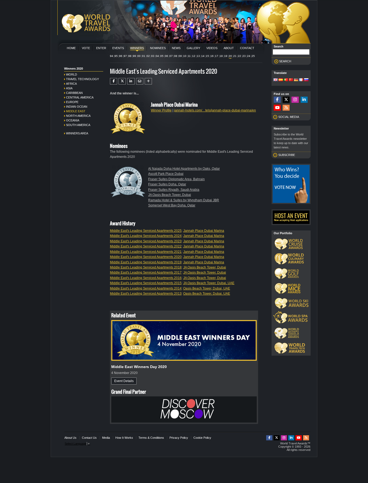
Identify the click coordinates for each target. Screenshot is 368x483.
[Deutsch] (296, 80)
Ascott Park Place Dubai (165, 174)
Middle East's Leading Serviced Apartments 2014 (146, 288)
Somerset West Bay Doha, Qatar (171, 205)
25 (253, 56)
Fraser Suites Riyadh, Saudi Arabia (173, 190)
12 (193, 56)
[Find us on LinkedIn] (304, 100)
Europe (72, 102)
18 (221, 56)
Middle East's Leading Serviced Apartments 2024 (146, 236)
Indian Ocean (76, 106)
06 (166, 56)
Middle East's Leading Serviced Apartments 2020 (146, 257)
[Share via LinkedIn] (130, 81)
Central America (79, 97)
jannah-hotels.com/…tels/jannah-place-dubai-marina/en (215, 110)
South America (78, 125)
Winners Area (77, 133)
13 (198, 56)
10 (184, 56)
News (176, 48)
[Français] (301, 80)
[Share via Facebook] (113, 81)
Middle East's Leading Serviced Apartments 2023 (146, 241)
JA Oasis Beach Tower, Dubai (169, 195)
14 (202, 56)
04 (157, 56)
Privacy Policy (178, 437)
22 (239, 56)
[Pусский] (306, 80)
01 (143, 56)
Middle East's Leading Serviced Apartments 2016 (146, 278)
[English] (275, 80)
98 (129, 56)
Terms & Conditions (151, 437)
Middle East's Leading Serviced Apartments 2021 (146, 252)
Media (106, 437)
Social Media (288, 116)
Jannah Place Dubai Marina (203, 231)
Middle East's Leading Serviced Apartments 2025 (146, 231)
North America (78, 115)
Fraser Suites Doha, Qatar (167, 184)
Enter (101, 48)
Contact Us (89, 437)
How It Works (124, 437)
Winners (137, 48)
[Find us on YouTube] (277, 108)
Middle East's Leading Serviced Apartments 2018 (146, 267)
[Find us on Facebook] (277, 100)
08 (175, 56)
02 (148, 56)
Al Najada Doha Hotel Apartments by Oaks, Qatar (184, 169)
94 (111, 56)
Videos (211, 48)
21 (235, 56)
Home (71, 48)
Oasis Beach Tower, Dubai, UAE (206, 288)
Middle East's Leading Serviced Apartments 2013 (146, 293)
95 (116, 56)
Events (118, 48)
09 (180, 56)
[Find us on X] (286, 100)
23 (244, 56)
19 (225, 56)
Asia (69, 88)
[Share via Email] (139, 81)
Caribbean (74, 92)
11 (189, 56)
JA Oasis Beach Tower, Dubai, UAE (208, 283)
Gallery (193, 48)
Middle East (75, 111)
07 (171, 56)
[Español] (281, 80)
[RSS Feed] (286, 108)
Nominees (158, 48)
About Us (70, 437)
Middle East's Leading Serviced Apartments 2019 (146, 262)
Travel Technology (82, 79)
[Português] (286, 80)
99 (134, 56)
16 (212, 56)
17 (216, 56)
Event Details (124, 381)
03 (152, 56)
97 (125, 56)
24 (248, 56)
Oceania (72, 120)
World (71, 74)
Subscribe (286, 155)
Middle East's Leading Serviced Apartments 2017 (146, 272)
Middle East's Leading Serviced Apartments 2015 (146, 283)
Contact (247, 48)
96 (120, 56)
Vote (86, 48)
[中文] (291, 80)
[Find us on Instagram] (294, 100)
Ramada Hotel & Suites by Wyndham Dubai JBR (183, 200)
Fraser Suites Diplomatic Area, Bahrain (176, 179)
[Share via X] (122, 81)
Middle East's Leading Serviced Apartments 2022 (146, 246)
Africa (71, 83)
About (229, 48)
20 (230, 56)
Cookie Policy (202, 437)
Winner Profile (161, 110)
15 (207, 56)
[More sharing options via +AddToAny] (148, 81)
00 (139, 56)
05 (162, 56)
